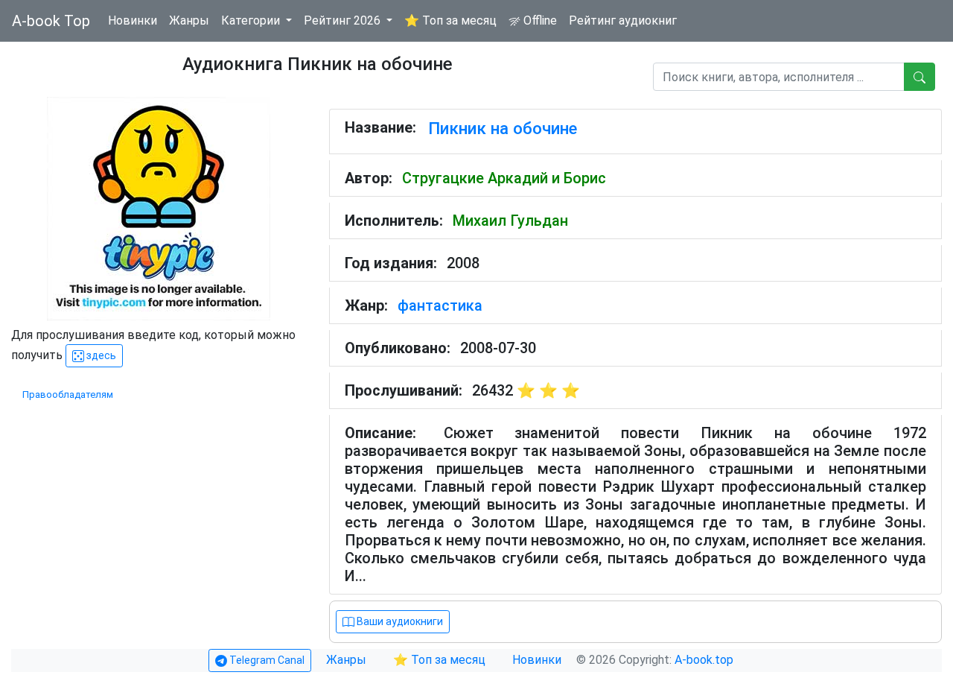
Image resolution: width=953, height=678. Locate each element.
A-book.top (704, 660)
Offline (538, 20)
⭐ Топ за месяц (450, 20)
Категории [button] (252, 20)
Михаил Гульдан (510, 220)
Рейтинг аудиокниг (623, 20)
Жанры (189, 20)
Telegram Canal (266, 660)
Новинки (132, 20)
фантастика (440, 305)
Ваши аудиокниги (398, 621)
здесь (100, 355)
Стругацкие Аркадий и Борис (504, 178)
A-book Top (51, 21)
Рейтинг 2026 (343, 20)
